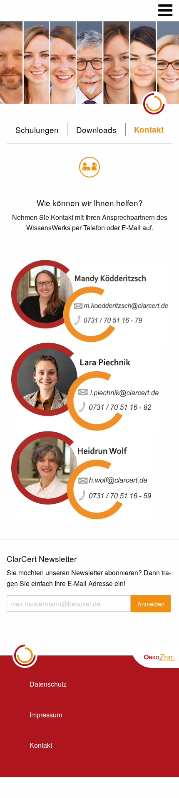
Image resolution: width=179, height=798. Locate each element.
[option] (89, 62)
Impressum (46, 714)
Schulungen (37, 129)
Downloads (96, 129)
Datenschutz (48, 684)
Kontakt (149, 129)
